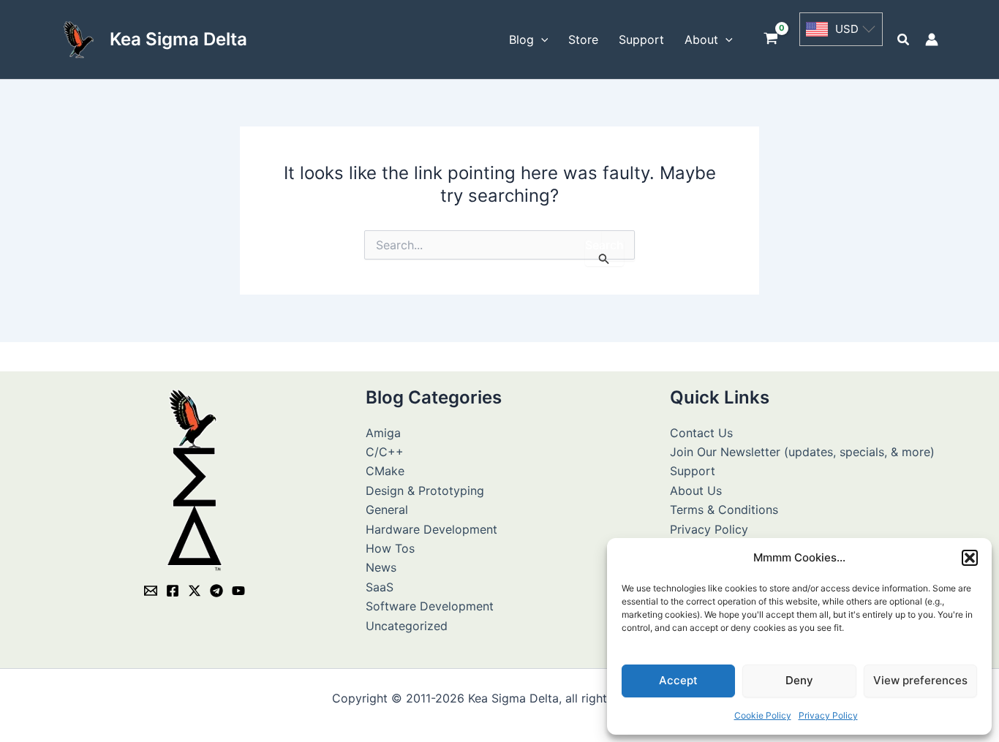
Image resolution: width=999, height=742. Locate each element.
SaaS (379, 587)
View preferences (920, 680)
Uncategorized (407, 625)
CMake (385, 470)
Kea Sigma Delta (178, 39)
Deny (799, 680)
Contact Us (701, 432)
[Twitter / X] (194, 590)
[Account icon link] (931, 39)
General (387, 509)
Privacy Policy (828, 715)
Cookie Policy (762, 715)
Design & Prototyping (425, 490)
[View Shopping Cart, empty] (771, 40)
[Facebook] (172, 590)
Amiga (383, 432)
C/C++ (385, 451)
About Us (696, 490)
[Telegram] (216, 590)
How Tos (390, 548)
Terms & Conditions (724, 509)
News (381, 567)
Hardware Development (431, 529)
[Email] (150, 590)
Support (692, 470)
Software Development (430, 606)
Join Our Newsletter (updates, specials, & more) (802, 451)
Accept (678, 680)
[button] (969, 557)
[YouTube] (238, 590)
